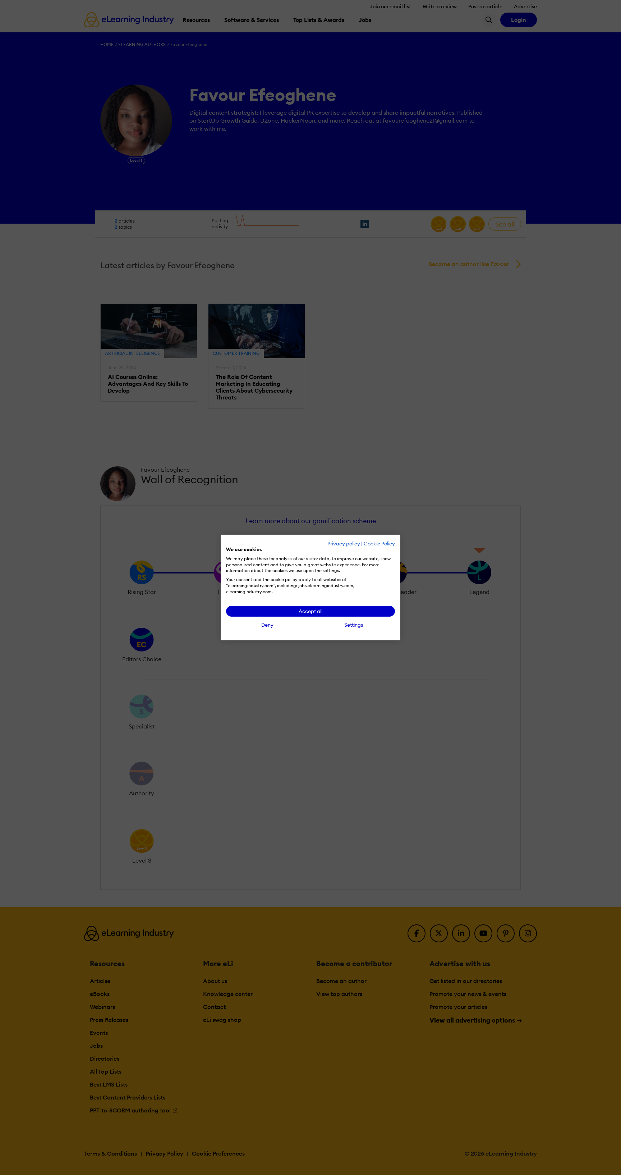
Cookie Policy (379, 543)
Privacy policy (343, 543)
